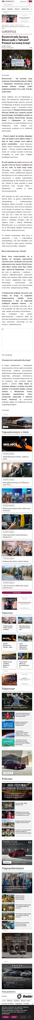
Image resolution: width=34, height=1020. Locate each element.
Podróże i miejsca (20, 25)
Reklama (9, 1001)
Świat (17, 9)
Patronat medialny (8, 1003)
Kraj (4, 9)
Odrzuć (14, 1017)
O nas (4, 1001)
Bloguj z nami (25, 1001)
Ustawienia (23, 1017)
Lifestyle (25, 9)
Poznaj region (11, 790)
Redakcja (17, 1001)
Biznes (10, 9)
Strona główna (5, 25)
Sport (8, 702)
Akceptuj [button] (6, 1017)
